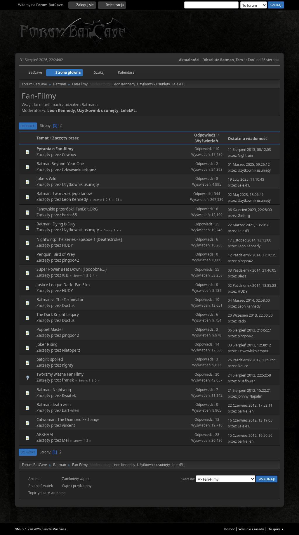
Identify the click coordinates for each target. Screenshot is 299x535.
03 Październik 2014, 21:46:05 (252, 270)
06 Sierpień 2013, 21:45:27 (249, 330)
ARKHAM (44, 434)
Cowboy (69, 154)
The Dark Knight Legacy (57, 314)
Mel (65, 440)
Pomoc (229, 529)
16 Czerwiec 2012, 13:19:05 (250, 420)
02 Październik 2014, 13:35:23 (252, 285)
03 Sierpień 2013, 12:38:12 (249, 345)
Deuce (243, 365)
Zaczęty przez (65, 138)
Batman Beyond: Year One (60, 163)
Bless (242, 276)
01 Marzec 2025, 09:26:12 (249, 164)
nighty (67, 365)
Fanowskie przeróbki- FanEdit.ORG (67, 209)
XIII (65, 275)
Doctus (68, 305)
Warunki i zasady (251, 529)
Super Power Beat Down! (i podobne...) (71, 269)
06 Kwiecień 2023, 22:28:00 (250, 209)
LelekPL (178, 84)
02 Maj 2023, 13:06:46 (246, 194)
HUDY (67, 245)
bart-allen (70, 410)
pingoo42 (70, 260)
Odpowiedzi (205, 135)
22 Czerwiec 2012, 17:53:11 (250, 405)
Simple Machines (54, 529)
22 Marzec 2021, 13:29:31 (249, 224)
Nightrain (245, 155)
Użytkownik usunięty (153, 84)
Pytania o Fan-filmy (55, 148)
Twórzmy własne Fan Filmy (60, 374)
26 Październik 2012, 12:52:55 (252, 360)
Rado (242, 321)
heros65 (69, 215)
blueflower (246, 381)
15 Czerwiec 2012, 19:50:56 (250, 435)
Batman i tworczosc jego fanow (64, 193)
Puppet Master (49, 329)
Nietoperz (71, 350)
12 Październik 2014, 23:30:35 (252, 255)
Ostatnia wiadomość (247, 138)
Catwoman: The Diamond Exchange (68, 419)
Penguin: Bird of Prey (55, 254)
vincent (68, 425)
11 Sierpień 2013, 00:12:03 (249, 149)
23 (117, 200)
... (113, 200)
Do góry (27, 452)
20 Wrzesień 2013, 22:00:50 (250, 315)
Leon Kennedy (123, 84)
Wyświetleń (206, 141)
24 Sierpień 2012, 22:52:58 (249, 375)
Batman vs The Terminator (60, 299)
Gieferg (244, 215)
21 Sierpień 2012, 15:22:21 (249, 390)
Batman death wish (53, 404)
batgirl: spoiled (49, 359)
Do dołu (27, 126)
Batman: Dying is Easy (55, 224)
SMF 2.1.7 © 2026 (28, 529)
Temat (42, 138)
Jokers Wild (46, 178)
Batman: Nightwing (53, 389)
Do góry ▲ (276, 529)
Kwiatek (69, 395)
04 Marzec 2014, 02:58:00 (249, 300)
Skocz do (187, 479)
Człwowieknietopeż (79, 169)
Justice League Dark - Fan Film (63, 284)
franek (68, 380)
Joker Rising (47, 344)
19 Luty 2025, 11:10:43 (246, 179)
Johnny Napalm (250, 396)
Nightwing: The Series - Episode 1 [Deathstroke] (79, 239)
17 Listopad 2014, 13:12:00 (249, 240)
